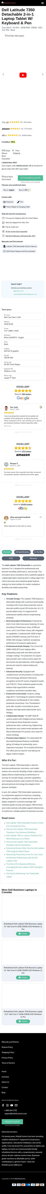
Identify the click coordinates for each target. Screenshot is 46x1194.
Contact (5, 1087)
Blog (3, 1093)
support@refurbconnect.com (15, 1114)
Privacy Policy (7, 1058)
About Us (5, 1082)
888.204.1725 (18, 291)
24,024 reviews (26, 504)
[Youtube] (11, 1105)
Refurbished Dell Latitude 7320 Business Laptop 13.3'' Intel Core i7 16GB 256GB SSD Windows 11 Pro (23, 1014)
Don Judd (14, 407)
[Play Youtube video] (23, 75)
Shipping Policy (8, 1052)
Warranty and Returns (10, 1042)
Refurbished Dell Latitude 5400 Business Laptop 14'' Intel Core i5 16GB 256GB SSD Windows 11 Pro (23, 926)
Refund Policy (7, 1047)
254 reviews (26, 394)
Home (4, 1072)
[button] (42, 3)
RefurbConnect (20, 1179)
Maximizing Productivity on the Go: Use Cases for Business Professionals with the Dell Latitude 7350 (24, 858)
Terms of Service (8, 1063)
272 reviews (26, 451)
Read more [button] (7, 426)
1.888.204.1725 (10, 1110)
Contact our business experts (21, 288)
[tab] (7, 552)
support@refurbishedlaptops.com (25, 294)
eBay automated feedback (20, 517)
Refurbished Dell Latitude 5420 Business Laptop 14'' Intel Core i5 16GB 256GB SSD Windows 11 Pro (23, 970)
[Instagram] (7, 1105)
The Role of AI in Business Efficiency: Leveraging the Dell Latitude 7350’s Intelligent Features (24, 867)
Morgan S (14, 463)
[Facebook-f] (3, 1105)
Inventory (5, 1077)
